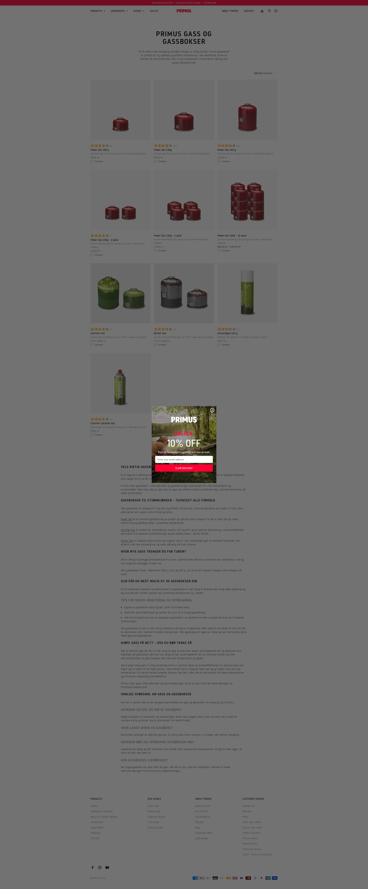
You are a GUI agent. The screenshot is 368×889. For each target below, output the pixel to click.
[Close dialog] (212, 410)
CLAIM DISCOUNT (184, 468)
